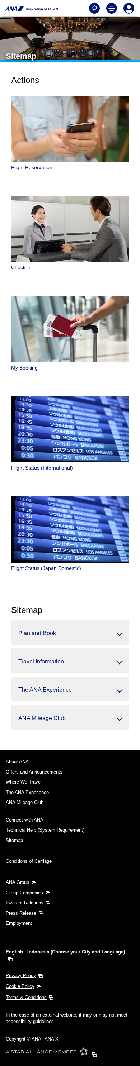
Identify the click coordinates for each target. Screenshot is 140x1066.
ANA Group (17, 882)
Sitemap (14, 840)
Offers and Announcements (34, 772)
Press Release (21, 913)
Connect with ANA (24, 820)
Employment (19, 923)
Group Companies (24, 892)
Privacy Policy (21, 975)
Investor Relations (24, 902)
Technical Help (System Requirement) (45, 830)
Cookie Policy (20, 986)
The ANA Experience (27, 792)
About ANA (17, 761)
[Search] (94, 8)
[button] (70, 632)
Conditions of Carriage (29, 861)
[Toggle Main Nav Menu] (111, 8)
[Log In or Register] (128, 8)
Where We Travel (24, 782)
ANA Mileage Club (24, 802)
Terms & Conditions (26, 997)
